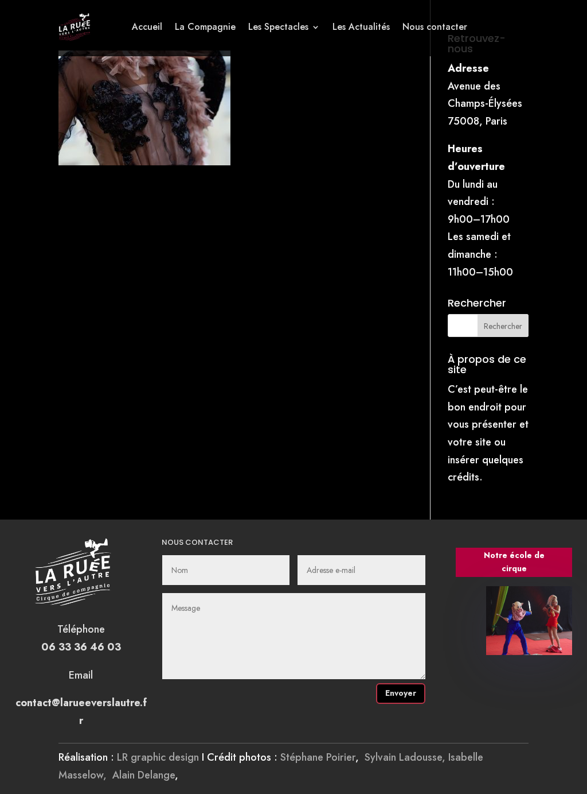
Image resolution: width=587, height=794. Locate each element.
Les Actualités (361, 26)
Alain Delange (143, 775)
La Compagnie (205, 26)
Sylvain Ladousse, (406, 757)
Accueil (147, 26)
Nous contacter (434, 26)
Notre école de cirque (514, 562)
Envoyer (400, 693)
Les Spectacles (278, 26)
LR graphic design (158, 757)
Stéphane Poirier (317, 757)
